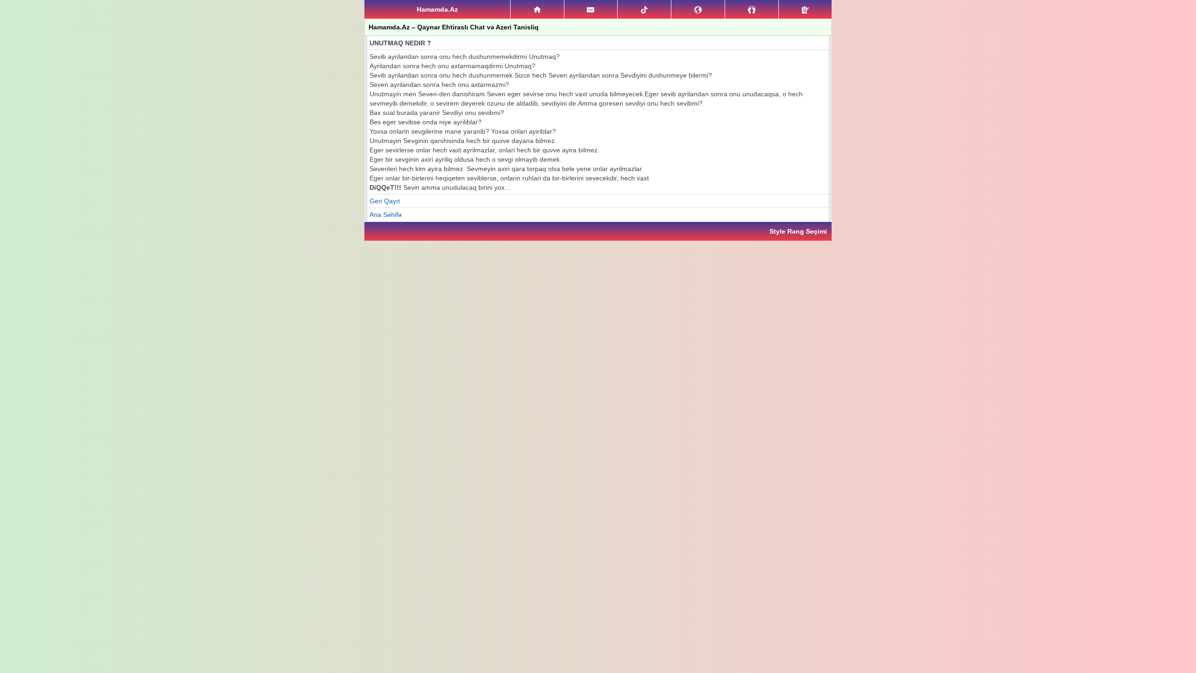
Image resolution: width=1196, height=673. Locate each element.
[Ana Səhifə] (537, 9)
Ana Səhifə (386, 214)
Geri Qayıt (385, 201)
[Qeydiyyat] (805, 9)
